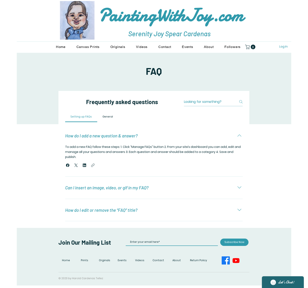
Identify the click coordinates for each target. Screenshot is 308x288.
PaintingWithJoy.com (171, 15)
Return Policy (198, 260)
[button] (250, 47)
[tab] (81, 116)
